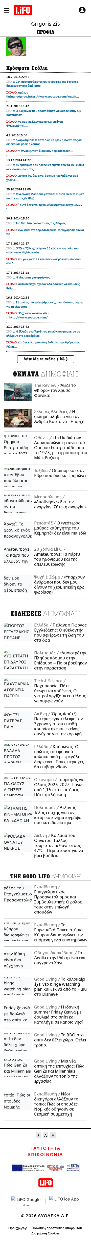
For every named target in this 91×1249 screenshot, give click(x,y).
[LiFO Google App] (26, 1201)
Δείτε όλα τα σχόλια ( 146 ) (45, 359)
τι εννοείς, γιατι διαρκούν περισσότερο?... (45, 151)
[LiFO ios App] (64, 1201)
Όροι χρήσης (17, 1228)
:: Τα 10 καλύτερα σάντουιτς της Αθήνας (39, 223)
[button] (6, 10)
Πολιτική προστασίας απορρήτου (57, 1228)
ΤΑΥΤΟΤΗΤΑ (45, 1148)
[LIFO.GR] (23, 11)
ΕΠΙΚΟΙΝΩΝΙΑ (45, 1154)
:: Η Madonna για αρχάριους (31, 277)
